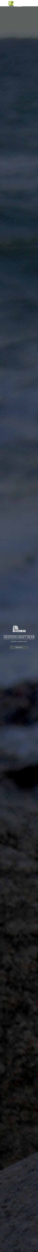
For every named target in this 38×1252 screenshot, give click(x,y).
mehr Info (19, 647)
